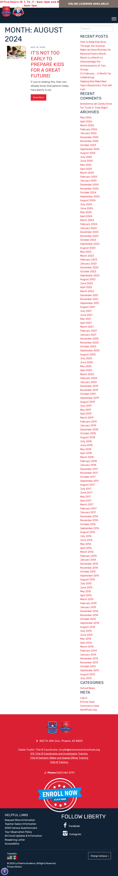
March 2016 (87, 551)
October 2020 (88, 346)
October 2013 (88, 666)
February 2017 (88, 508)
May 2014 (85, 638)
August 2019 (87, 401)
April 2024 (86, 216)
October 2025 (88, 145)
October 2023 (88, 239)
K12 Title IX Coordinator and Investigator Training (59, 753)
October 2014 (88, 619)
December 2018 (89, 429)
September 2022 (90, 275)
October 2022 (88, 271)
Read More (38, 97)
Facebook (74, 826)
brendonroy (87, 103)
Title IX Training (59, 762)
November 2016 (89, 520)
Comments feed (89, 705)
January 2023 (88, 263)
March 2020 (87, 374)
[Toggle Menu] (114, 18)
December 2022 (89, 267)
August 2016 (87, 532)
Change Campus (99, 856)
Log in (83, 697)
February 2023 (88, 259)
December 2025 (89, 137)
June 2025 (86, 160)
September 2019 (89, 397)
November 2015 (89, 567)
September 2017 (89, 480)
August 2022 (88, 279)
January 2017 (88, 512)
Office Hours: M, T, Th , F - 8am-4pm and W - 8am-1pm (29, 3)
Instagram (75, 834)
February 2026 (88, 129)
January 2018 (88, 465)
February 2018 (88, 461)
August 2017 (87, 484)
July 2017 (85, 488)
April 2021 (86, 322)
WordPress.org (88, 709)
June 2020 (86, 362)
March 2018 (87, 457)
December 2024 (89, 184)
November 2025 (89, 141)
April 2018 (86, 453)
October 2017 (88, 476)
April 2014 (86, 642)
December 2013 (89, 658)
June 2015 (86, 587)
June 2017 (86, 492)
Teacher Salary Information (20, 823)
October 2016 (88, 524)
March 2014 (87, 646)
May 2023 (85, 251)
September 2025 (89, 149)
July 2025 (86, 157)
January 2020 (88, 382)
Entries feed (87, 701)
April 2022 (86, 287)
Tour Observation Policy (18, 831)
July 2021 (86, 311)
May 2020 (86, 366)
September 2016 (89, 528)
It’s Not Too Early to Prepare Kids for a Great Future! (47, 64)
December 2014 (89, 611)
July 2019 (86, 405)
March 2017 (86, 504)
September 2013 (89, 670)
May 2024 (86, 212)
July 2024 (86, 204)
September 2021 (89, 303)
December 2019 (89, 386)
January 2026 (88, 133)
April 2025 (86, 168)
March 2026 (87, 125)
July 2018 (86, 441)
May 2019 (85, 409)
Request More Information (20, 820)
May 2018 (85, 449)
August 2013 (87, 674)
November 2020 (89, 342)
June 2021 (86, 315)
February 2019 (88, 421)
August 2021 (87, 307)
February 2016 (88, 555)
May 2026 (86, 117)
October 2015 (88, 571)
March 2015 (86, 599)
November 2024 (89, 188)
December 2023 (89, 232)
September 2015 (89, 575)
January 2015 (88, 607)
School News (87, 688)
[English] (9, 857)
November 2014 (89, 615)
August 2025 (87, 153)
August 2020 (88, 354)
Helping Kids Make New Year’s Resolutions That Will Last (96, 85)
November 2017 (89, 472)
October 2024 (88, 192)
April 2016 (86, 548)
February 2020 (88, 378)
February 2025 (88, 176)
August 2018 (87, 437)
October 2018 (88, 433)
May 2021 (85, 318)
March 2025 (87, 172)
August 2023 (87, 247)
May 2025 (85, 164)
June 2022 (86, 283)
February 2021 (88, 330)
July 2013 (85, 678)
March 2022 (87, 291)
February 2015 (88, 603)
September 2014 (89, 623)
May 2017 (85, 496)
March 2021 (87, 326)
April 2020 (86, 370)
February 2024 (88, 224)
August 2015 (87, 579)
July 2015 (85, 583)
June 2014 (86, 634)
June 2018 (86, 445)
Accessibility (12, 843)
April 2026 (86, 121)
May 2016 (85, 544)
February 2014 (88, 650)
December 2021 (89, 295)
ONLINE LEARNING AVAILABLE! (88, 3)
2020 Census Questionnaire (21, 827)
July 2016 (86, 536)
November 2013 (89, 662)
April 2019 (86, 413)
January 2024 (88, 228)
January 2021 (88, 334)
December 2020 (89, 338)
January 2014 (88, 654)
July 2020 (86, 358)
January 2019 (88, 425)
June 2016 (86, 540)
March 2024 (87, 220)
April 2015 (86, 595)
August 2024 (88, 200)
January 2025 (88, 180)
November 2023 (89, 236)
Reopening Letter (15, 839)
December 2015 (89, 563)
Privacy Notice (14, 867)
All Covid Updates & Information (23, 835)
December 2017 (89, 469)
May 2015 (85, 591)
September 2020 (90, 350)
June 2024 (86, 208)
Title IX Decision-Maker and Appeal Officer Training (59, 757)
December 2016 (89, 516)
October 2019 (88, 393)
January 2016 (88, 559)
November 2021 (89, 299)
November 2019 (89, 390)
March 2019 (87, 417)
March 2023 (87, 255)
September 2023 (89, 243)
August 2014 (87, 627)
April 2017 (86, 500)
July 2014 (86, 630)
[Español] (15, 857)
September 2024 (90, 196)
